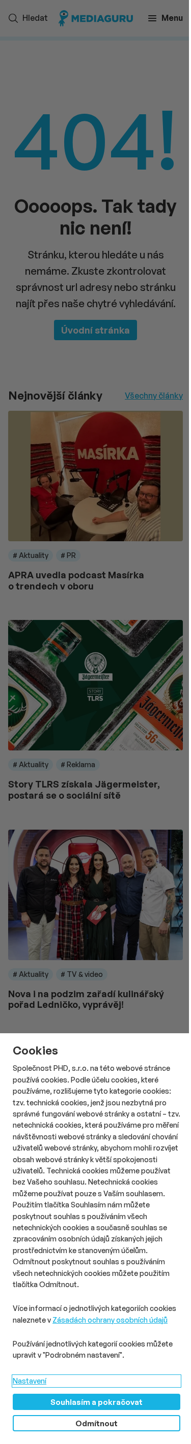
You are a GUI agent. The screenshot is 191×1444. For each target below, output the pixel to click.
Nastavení (29, 1380)
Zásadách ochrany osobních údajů (110, 1320)
